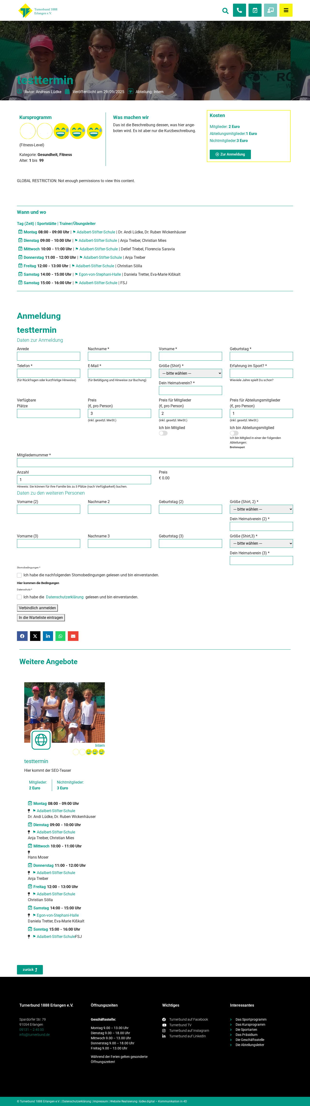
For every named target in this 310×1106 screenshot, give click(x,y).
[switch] (163, 433)
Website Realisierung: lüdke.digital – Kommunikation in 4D (148, 1101)
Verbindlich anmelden (37, 608)
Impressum (100, 1101)
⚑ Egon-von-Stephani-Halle (98, 274)
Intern (158, 91)
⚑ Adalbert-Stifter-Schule (93, 232)
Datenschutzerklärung (65, 597)
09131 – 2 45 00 (31, 1030)
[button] (22, 636)
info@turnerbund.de (34, 1035)
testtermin (36, 761)
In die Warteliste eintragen (41, 617)
